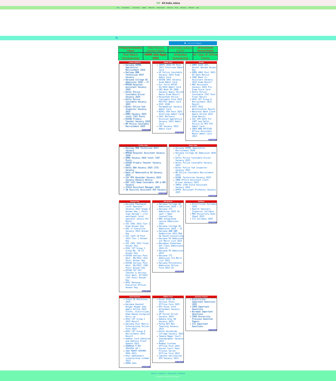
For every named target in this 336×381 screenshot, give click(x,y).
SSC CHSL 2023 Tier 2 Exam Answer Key (138, 224)
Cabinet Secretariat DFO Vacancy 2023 (170, 357)
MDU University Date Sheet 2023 (203, 215)
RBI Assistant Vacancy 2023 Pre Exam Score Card (202, 87)
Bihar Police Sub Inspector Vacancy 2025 (136, 109)
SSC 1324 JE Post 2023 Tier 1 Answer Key (137, 238)
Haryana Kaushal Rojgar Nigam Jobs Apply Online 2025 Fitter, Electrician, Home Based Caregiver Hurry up (138, 310)
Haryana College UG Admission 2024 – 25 (170, 227)
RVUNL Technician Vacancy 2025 (193, 177)
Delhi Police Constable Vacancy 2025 (136, 101)
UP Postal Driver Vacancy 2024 (168, 315)
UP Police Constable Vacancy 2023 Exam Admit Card (170, 74)
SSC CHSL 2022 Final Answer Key (137, 244)
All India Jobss (171, 3)
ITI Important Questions (200, 325)
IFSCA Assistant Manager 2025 (143, 187)
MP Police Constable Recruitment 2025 (137, 125)
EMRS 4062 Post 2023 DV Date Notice (203, 73)
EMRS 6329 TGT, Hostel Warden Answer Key (204, 67)
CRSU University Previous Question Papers (202, 319)
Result (176, 7)
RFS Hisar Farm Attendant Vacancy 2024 (169, 309)
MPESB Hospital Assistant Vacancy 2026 (136, 87)
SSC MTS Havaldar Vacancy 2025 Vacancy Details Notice (143, 178)
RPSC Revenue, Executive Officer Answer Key (136, 285)
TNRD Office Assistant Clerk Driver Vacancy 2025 (192, 181)
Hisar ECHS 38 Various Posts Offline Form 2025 (169, 302)
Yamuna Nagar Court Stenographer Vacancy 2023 (171, 338)
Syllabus (144, 7)
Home (118, 7)
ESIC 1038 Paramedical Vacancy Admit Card (170, 106)
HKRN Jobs (131, 363)
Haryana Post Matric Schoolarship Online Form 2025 (137, 326)
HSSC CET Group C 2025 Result (135, 320)
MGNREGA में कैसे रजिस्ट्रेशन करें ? (133, 347)
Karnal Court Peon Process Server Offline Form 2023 (169, 351)
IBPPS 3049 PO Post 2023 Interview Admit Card (171, 67)
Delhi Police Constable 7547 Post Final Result (203, 94)
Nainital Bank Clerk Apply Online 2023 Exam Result (203, 114)
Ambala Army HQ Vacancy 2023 (167, 320)
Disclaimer (181, 373)
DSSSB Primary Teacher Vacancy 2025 (138, 120)
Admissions (191, 7)
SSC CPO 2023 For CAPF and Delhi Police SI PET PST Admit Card (202, 123)
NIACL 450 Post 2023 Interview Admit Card (171, 112)
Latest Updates (125, 7)
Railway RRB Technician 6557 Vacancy (135, 74)
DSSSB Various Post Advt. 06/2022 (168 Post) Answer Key (137, 265)
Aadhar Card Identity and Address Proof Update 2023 (138, 341)
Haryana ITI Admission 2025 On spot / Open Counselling (169, 213)
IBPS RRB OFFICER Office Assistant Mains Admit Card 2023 (202, 132)
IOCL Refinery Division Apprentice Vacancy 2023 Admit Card (170, 120)
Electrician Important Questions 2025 (203, 302)
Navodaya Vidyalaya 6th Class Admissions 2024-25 (171, 245)
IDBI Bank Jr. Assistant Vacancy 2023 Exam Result (202, 79)
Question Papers (161, 7)
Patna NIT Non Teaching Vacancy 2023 (168, 326)
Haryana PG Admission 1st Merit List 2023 (171, 239)
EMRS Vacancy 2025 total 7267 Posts (136, 115)
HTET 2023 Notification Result (203, 107)
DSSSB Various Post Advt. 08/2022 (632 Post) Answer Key (137, 258)
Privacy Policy (172, 373)
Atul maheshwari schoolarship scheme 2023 (137, 358)
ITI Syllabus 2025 (202, 219)
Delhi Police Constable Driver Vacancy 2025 (135, 94)
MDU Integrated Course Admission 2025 (168, 221)
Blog (197, 7)
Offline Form (151, 7)
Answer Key (183, 7)
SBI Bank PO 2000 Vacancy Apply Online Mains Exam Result (171, 92)
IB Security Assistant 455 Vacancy (146, 189)
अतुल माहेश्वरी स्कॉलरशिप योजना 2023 (136, 352)
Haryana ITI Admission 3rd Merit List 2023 (170, 258)
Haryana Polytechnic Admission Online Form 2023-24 (170, 265)
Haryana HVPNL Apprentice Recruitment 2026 (135, 67)
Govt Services (136, 7)
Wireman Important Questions (202, 312)
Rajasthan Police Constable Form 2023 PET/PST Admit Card (170, 99)
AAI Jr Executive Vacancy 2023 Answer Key (137, 231)
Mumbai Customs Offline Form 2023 (169, 344)
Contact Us (162, 373)
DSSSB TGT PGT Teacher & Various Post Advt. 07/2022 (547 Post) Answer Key (137, 275)
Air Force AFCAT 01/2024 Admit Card (170, 85)
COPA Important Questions (200, 308)
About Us (154, 373)
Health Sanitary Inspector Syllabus (203, 210)
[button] (130, 7)
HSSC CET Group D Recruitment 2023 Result (202, 101)
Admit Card (170, 7)
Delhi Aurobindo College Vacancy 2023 (171, 332)
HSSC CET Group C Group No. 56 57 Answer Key (135, 250)
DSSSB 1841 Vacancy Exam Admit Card (170, 80)
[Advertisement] (167, 22)
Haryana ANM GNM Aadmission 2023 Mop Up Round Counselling (171, 233)
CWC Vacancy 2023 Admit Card (168, 127)
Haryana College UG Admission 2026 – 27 (137, 80)
